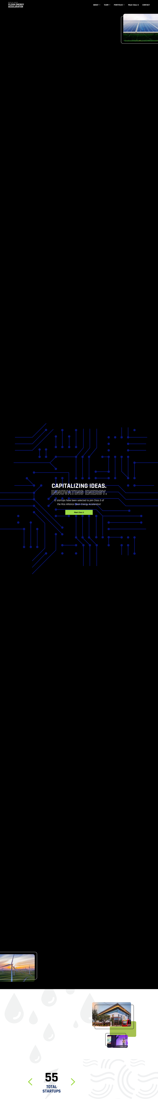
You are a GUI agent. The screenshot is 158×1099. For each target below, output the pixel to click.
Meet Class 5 (133, 5)
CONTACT (146, 5)
